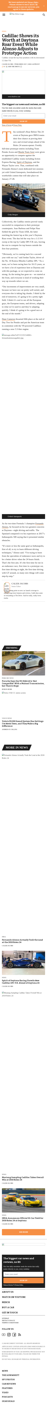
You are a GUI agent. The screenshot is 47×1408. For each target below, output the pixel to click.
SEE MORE (23, 1232)
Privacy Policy (33, 2)
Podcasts (7, 1397)
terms (34, 1354)
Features (7, 1388)
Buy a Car (8, 1307)
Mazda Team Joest (26, 152)
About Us (7, 1292)
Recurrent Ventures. (15, 1343)
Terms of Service (7, 125)
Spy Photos (8, 1379)
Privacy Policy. (17, 125)
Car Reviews (9, 1384)
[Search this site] (44, 15)
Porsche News (8, 678)
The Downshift (10, 1375)
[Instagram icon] (9, 1334)
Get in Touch (10, 1312)
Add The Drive (14, 66)
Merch (6, 1302)
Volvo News (7, 718)
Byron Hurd (7, 689)
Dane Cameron (8, 319)
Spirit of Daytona (24, 162)
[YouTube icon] (3, 1334)
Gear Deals (8, 1401)
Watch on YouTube (14, 1297)
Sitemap (5, 1318)
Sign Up (23, 121)
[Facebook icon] (14, 1334)
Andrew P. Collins (9, 729)
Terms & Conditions (10, 1323)
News (4, 31)
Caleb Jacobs (7, 64)
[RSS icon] (19, 1334)
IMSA (4, 937)
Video (5, 1392)
